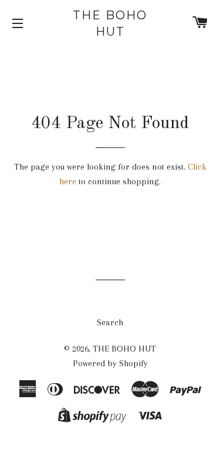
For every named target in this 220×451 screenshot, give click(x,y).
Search (110, 322)
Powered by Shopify (110, 363)
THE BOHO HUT (110, 23)
